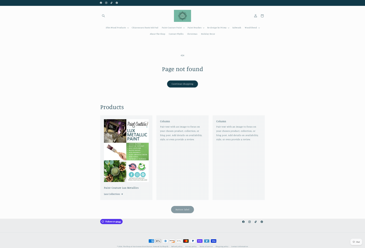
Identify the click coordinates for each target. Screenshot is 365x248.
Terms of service (206, 246)
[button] (103, 16)
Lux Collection (112, 194)
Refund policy (176, 246)
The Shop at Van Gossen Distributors (137, 246)
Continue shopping (182, 83)
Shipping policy (222, 246)
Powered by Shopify (160, 246)
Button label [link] (182, 209)
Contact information (239, 246)
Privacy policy (191, 246)
